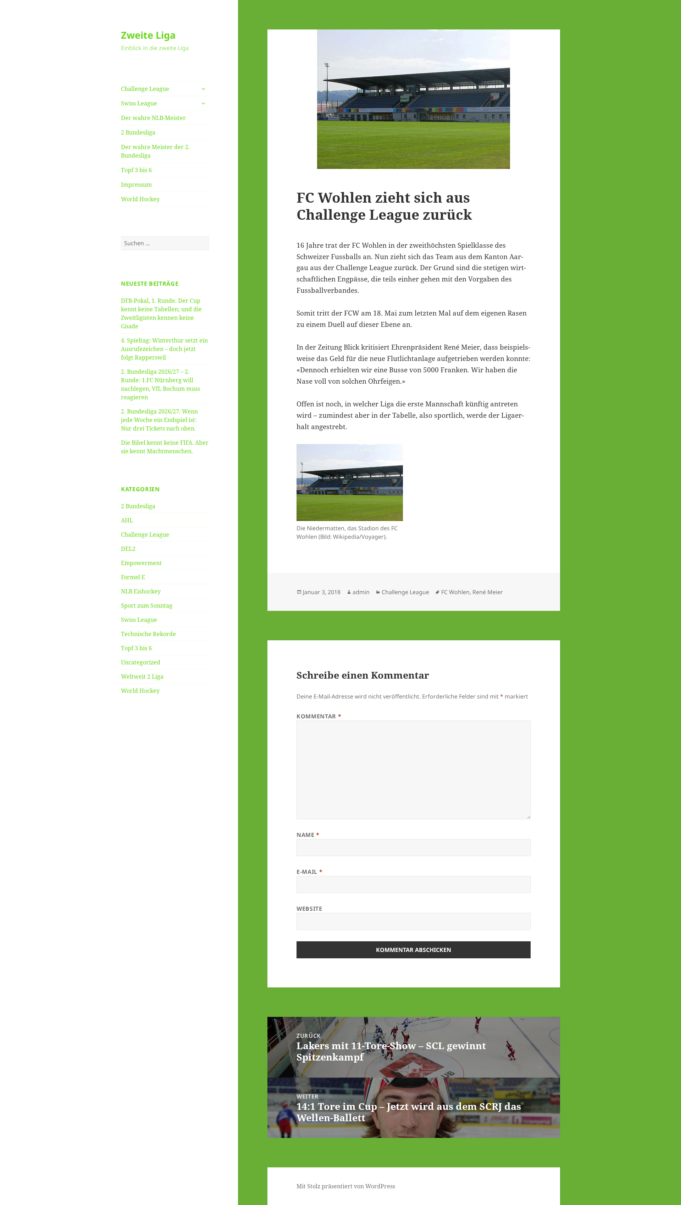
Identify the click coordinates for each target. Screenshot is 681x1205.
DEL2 (128, 549)
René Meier (487, 592)
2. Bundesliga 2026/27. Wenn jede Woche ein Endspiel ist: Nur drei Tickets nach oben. (159, 419)
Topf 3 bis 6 (136, 170)
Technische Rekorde (148, 634)
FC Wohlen (455, 592)
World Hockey (140, 199)
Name (308, 835)
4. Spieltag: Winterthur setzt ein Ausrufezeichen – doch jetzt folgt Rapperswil (164, 348)
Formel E (133, 577)
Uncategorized (140, 662)
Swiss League (139, 103)
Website (309, 909)
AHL (127, 520)
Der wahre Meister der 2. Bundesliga (155, 151)
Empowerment (141, 563)
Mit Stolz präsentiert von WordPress (346, 1186)
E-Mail (309, 872)
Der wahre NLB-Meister (153, 118)
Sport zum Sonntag (146, 605)
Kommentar (319, 716)
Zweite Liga (148, 35)
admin (361, 592)
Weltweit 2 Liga (142, 676)
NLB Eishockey (141, 591)
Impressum (136, 184)
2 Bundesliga (138, 132)
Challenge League (145, 89)
